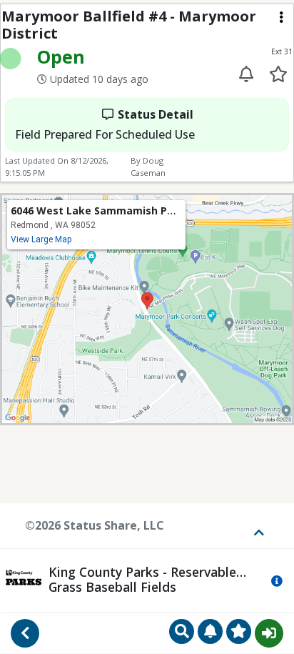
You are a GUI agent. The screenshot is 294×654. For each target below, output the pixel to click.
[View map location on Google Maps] (147, 308)
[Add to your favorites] (278, 74)
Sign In (269, 633)
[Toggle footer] (254, 525)
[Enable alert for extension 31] (246, 74)
